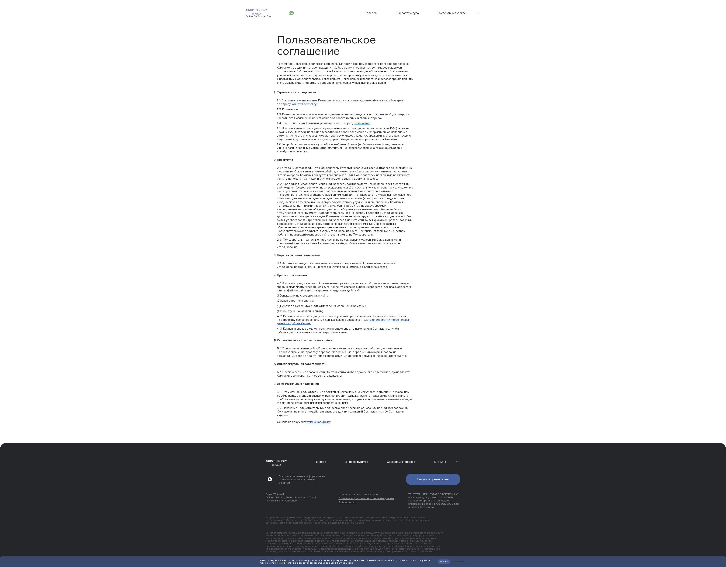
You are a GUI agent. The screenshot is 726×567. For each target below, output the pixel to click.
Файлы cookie (347, 502)
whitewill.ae (362, 123)
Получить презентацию (433, 479)
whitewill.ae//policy (304, 104)
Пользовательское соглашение (359, 494)
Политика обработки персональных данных (366, 498)
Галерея (371, 13)
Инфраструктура (407, 13)
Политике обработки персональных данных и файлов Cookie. (320, 563)
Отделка (440, 462)
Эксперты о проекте (452, 13)
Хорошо (444, 561)
